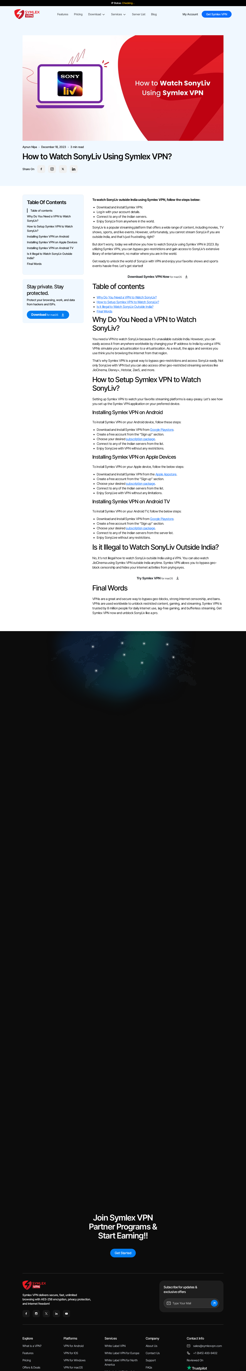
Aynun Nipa (30, 147)
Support (151, 1360)
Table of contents (41, 210)
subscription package (140, 439)
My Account (190, 14)
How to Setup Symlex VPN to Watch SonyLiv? (128, 302)
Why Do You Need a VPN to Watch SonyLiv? (127, 297)
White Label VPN (115, 1346)
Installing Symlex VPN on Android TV (50, 248)
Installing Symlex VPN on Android (48, 236)
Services (116, 14)
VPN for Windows (75, 1360)
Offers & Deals (31, 1367)
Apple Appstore (165, 474)
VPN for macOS (73, 1367)
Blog (154, 14)
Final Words (34, 264)
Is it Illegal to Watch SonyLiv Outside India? (125, 307)
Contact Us (153, 1353)
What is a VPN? (32, 1346)
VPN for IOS (71, 1353)
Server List (138, 14)
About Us (151, 1346)
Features (62, 14)
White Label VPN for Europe (122, 1353)
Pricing (78, 14)
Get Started (123, 1253)
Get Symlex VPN (216, 14)
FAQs (149, 1367)
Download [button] (94, 14)
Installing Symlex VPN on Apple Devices (52, 242)
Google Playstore (161, 430)
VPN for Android (74, 1346)
